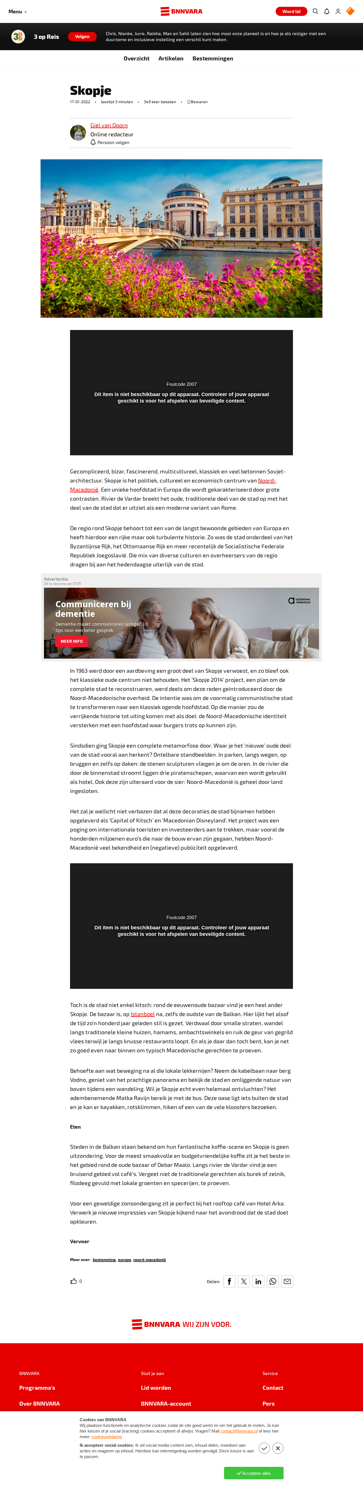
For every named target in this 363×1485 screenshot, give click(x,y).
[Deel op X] (244, 1281)
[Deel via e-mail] (287, 1281)
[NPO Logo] (350, 11)
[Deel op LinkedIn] (258, 1281)
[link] (78, 133)
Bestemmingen (213, 58)
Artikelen (171, 58)
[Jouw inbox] (326, 11)
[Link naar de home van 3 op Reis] (18, 36)
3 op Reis (46, 36)
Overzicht (136, 58)
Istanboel (143, 1013)
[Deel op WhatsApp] (272, 1281)
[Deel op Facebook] (229, 1281)
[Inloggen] (338, 11)
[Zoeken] (315, 11)
